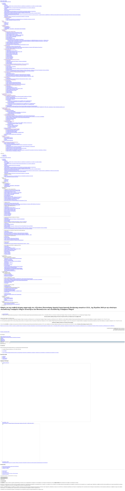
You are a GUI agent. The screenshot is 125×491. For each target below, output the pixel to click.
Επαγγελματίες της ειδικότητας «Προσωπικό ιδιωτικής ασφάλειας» (14, 71)
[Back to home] (5, 1)
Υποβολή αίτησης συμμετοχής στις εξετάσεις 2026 (14, 33)
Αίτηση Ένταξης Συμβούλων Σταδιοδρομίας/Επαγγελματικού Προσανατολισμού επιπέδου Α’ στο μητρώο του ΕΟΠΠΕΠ (25, 116)
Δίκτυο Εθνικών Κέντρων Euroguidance (14, 113)
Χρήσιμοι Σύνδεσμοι (7, 293)
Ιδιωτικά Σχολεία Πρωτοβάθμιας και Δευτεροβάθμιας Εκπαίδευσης (16, 98)
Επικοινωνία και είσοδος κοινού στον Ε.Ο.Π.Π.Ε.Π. (10, 466)
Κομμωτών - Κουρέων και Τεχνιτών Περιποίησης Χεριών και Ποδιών (15, 64)
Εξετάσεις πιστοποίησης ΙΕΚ (4, 331)
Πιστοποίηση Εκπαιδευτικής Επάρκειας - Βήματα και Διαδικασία (16, 61)
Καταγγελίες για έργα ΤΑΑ (5, 474)
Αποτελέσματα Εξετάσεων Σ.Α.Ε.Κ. (10, 191)
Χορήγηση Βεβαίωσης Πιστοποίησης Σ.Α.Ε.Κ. (13, 42)
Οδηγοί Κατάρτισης (9, 37)
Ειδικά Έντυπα (8, 145)
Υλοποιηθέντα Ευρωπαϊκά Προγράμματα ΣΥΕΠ (11, 128)
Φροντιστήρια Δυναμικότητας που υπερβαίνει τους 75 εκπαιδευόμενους (19, 101)
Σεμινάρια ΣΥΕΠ (9, 121)
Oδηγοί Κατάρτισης (9, 86)
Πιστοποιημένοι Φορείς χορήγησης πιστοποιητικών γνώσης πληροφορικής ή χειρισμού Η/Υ (20, 146)
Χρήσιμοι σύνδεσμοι (5, 362)
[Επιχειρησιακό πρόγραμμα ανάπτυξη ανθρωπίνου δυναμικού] (10, 337)
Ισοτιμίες (5, 139)
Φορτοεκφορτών (6, 77)
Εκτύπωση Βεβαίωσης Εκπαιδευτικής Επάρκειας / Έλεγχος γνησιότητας (15, 221)
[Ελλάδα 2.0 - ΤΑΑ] (2, 340)
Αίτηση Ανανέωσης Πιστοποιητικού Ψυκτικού (13, 83)
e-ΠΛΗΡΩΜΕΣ (6, 184)
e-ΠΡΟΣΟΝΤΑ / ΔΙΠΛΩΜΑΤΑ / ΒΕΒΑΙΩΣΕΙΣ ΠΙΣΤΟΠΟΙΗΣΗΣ (14, 28)
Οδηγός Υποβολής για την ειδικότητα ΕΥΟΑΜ (13, 35)
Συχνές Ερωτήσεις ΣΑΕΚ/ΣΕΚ (11, 36)
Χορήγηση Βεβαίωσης (9, 56)
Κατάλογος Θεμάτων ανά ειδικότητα (12, 54)
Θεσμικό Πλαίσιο (9, 55)
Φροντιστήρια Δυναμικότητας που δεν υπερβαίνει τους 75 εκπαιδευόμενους (20, 100)
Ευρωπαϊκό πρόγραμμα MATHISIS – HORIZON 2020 (15, 132)
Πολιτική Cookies (4, 471)
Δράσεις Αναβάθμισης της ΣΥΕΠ (9, 114)
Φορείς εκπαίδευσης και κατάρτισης (9, 95)
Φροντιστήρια (6, 263)
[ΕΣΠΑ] (1, 338)
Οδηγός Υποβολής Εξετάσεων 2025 (11, 52)
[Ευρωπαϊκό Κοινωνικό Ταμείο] (5, 336)
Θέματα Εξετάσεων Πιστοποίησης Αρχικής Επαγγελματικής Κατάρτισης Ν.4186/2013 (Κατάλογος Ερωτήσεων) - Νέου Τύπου (28, 41)
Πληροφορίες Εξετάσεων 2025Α (11, 90)
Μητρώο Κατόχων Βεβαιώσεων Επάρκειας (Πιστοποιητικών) (15, 84)
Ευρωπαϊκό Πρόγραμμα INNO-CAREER (12, 129)
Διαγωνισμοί (6, 24)
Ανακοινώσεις (6, 22)
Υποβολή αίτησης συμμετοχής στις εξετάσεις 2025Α (14, 88)
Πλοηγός (5, 295)
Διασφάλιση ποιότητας (7, 17)
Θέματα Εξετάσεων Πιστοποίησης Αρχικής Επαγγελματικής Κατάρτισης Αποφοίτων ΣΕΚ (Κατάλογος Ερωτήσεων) (24, 47)
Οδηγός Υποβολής (9, 67)
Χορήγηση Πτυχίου (9, 92)
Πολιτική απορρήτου (4, 470)
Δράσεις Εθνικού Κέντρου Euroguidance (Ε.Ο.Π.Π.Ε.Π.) (17, 112)
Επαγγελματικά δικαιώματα (8, 140)
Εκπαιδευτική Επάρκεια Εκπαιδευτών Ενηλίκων (11, 59)
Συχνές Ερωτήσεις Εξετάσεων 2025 (11, 53)
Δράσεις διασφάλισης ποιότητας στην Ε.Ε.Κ (11, 176)
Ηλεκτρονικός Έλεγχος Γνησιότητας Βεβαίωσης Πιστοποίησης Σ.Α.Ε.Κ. (17, 44)
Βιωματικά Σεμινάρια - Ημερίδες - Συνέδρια (15, 123)
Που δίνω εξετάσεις (9, 58)
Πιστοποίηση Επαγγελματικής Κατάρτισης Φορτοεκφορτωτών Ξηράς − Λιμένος (18, 78)
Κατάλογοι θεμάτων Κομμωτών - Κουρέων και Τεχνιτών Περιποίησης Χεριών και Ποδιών (20, 68)
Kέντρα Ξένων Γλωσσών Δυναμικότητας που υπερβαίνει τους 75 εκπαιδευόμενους (21, 104)
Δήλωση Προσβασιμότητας (5, 472)
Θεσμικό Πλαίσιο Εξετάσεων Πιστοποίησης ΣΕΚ (14, 48)
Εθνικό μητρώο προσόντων (8, 138)
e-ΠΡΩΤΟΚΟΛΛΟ (7, 183)
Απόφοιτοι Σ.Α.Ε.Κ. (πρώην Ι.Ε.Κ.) (9, 31)
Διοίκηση (3, 357)
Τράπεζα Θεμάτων (9, 62)
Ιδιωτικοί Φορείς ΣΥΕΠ (10, 119)
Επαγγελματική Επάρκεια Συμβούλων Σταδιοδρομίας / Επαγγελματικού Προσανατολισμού (20, 115)
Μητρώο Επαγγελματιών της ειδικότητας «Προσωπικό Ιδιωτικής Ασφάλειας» (18, 74)
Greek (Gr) (2, 153)
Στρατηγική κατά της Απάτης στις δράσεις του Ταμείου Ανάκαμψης (10, 473)
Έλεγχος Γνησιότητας (9, 57)
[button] (63, 178)
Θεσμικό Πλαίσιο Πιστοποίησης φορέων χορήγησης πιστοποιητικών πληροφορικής (19, 144)
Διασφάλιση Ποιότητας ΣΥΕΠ (11, 118)
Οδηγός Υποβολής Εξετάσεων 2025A (12, 89)
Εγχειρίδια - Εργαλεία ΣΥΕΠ (12, 126)
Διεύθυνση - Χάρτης (5, 468)
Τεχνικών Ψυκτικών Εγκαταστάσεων (10, 79)
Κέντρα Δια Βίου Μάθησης (8, 262)
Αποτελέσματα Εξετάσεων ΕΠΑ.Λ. (11, 50)
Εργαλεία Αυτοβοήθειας (12, 127)
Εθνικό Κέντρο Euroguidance (10, 111)
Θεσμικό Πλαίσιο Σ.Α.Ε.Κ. (10, 38)
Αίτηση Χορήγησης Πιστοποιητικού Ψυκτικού (13, 82)
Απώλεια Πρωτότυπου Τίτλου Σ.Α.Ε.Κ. (12, 43)
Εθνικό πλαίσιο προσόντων (8, 137)
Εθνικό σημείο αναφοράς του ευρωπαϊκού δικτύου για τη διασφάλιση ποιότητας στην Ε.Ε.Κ (20, 19)
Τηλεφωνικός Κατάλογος (6, 467)
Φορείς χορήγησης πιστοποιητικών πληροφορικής (12, 143)
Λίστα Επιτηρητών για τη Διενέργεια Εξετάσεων (13, 147)
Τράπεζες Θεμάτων (7, 252)
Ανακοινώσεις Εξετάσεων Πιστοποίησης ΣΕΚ (13, 46)
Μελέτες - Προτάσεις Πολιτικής (13, 125)
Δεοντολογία (8, 120)
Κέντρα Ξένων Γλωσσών (10, 102)
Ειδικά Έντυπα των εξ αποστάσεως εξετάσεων (13, 150)
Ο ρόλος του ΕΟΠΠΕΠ (10, 110)
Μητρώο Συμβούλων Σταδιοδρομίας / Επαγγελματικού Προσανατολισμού (17, 117)
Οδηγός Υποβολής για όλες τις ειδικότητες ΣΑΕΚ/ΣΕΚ (12, 192)
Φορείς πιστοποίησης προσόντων (9, 303)
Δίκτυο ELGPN (8, 133)
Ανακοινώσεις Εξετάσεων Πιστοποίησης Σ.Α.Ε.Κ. (14, 32)
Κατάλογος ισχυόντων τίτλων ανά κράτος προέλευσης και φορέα (16, 148)
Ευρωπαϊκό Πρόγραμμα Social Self (11, 130)
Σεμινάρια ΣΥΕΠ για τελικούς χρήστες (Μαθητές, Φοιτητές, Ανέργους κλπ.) (20, 122)
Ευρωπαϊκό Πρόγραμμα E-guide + (11, 131)
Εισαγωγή (7, 18)
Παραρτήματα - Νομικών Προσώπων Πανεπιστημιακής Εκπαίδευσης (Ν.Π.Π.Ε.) (19, 96)
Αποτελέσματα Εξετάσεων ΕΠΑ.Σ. (11, 87)
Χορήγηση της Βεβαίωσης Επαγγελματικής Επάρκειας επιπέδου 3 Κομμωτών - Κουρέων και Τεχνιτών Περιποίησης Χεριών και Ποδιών (25, 227)
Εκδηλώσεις (6, 23)
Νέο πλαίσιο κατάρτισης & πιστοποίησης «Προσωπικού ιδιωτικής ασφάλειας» (18, 75)
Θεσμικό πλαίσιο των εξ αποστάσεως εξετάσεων (14, 149)
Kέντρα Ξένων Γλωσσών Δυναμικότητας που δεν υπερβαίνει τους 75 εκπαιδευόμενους (21, 103)
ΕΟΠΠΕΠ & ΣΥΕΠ (7, 109)
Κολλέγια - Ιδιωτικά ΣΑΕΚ (10, 97)
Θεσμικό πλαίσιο (9, 81)
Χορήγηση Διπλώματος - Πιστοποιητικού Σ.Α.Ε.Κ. (12, 197)
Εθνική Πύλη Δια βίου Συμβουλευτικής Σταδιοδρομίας (12, 134)
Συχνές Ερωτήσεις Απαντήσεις (11, 66)
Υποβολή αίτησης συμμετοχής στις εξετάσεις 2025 (14, 51)
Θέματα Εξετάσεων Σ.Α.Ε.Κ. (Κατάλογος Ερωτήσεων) (15, 39)
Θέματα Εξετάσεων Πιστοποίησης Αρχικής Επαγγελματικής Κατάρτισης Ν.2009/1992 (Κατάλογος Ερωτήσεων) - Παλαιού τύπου (28, 40)
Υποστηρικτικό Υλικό (9, 124)
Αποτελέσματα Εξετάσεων (10, 73)
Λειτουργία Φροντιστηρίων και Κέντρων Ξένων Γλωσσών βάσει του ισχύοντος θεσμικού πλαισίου (13, 267)
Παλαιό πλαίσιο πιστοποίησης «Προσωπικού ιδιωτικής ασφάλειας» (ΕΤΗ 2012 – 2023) (20, 76)
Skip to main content (3, 0)
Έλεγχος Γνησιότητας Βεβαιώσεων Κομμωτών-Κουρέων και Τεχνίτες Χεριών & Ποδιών (18, 228)
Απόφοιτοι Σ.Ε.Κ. (7, 45)
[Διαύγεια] (2, 339)
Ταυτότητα (4, 356)
